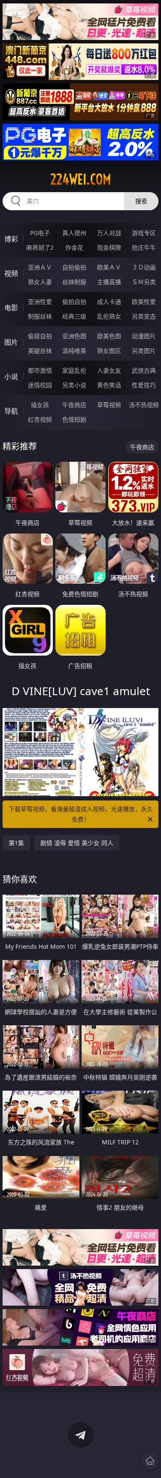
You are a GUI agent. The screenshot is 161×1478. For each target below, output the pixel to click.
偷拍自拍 (74, 301)
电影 (11, 308)
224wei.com (80, 179)
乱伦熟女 (109, 316)
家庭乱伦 (74, 370)
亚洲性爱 (40, 301)
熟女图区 (109, 351)
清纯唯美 (74, 351)
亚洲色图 (74, 336)
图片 (11, 342)
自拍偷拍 (74, 267)
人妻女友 (109, 370)
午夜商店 (74, 405)
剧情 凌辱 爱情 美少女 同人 (76, 843)
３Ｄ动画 (144, 267)
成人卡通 (109, 301)
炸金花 (74, 247)
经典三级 (74, 316)
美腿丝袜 (40, 351)
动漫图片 (144, 336)
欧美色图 (109, 336)
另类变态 (144, 316)
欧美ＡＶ (109, 267)
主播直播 (109, 282)
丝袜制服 (74, 282)
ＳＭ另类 (144, 282)
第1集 (16, 843)
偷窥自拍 (40, 336)
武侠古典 (144, 370)
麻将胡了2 (40, 247)
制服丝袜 (40, 316)
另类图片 (144, 351)
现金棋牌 (109, 247)
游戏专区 (144, 233)
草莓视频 (109, 405)
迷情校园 (40, 385)
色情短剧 (74, 419)
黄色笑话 (109, 385)
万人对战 (109, 233)
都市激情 (40, 370)
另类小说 (74, 385)
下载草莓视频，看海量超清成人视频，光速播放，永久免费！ (81, 814)
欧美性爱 (144, 301)
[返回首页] (149, 1460)
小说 (11, 376)
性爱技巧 (144, 385)
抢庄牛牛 (144, 247)
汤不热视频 (144, 405)
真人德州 (74, 233)
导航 (11, 411)
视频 (11, 273)
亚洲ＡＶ (40, 267)
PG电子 (40, 233)
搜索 (141, 201)
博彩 (11, 239)
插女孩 (40, 405)
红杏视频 (40, 419)
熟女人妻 (40, 282)
